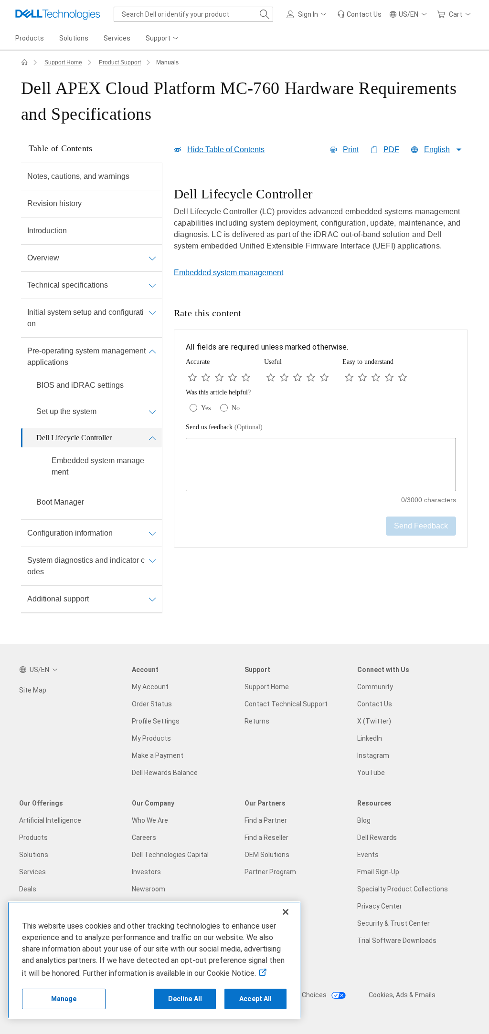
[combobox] (193, 14)
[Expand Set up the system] (152, 411)
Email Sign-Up (378, 872)
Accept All (255, 999)
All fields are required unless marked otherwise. (267, 347)
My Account (150, 687)
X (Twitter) (374, 721)
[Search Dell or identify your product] (264, 14)
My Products (151, 738)
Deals (27, 889)
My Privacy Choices (297, 995)
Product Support (120, 62)
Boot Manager (60, 502)
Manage (64, 999)
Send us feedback (224, 427)
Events (368, 854)
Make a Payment (157, 755)
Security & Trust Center (393, 923)
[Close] (285, 911)
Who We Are (150, 820)
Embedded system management (98, 466)
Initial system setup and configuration (85, 318)
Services (32, 872)
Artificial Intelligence (50, 820)
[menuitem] (163, 39)
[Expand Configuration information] (152, 533)
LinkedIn (369, 738)
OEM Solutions (266, 854)
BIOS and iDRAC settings (80, 385)
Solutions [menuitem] (73, 38)
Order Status (152, 704)
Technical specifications (67, 285)
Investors (146, 872)
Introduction (47, 231)
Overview (43, 258)
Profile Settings (156, 721)
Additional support (58, 599)
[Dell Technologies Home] (57, 14)
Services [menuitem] (117, 38)
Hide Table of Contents (226, 149)
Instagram (373, 755)
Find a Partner (265, 820)
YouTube (371, 772)
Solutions (33, 854)
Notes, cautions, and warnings (78, 176)
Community (375, 687)
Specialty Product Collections (402, 889)
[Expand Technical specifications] (152, 285)
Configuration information (70, 533)
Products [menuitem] (29, 38)
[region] (321, 225)
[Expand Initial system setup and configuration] (152, 312)
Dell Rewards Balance (165, 772)
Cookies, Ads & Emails (402, 995)
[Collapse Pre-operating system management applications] (152, 351)
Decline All (185, 999)
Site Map (32, 690)
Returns (256, 721)
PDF (391, 149)
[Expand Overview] (152, 258)
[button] (308, 14)
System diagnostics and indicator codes (86, 566)
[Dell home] (24, 62)
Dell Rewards (377, 837)
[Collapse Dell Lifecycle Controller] (152, 438)
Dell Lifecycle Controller (74, 438)
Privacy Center (379, 906)
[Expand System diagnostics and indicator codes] (152, 560)
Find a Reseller (266, 837)
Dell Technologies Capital (170, 854)
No (236, 408)
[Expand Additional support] (152, 599)
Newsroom (148, 889)
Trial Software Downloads (396, 940)
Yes (206, 408)
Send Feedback (421, 526)
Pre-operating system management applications (86, 356)
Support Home (63, 62)
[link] (359, 14)
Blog (364, 820)
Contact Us (374, 704)
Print (351, 149)
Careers (144, 837)
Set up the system (66, 411)
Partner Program (270, 872)
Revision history (54, 203)
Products (33, 837)
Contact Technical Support (286, 704)
